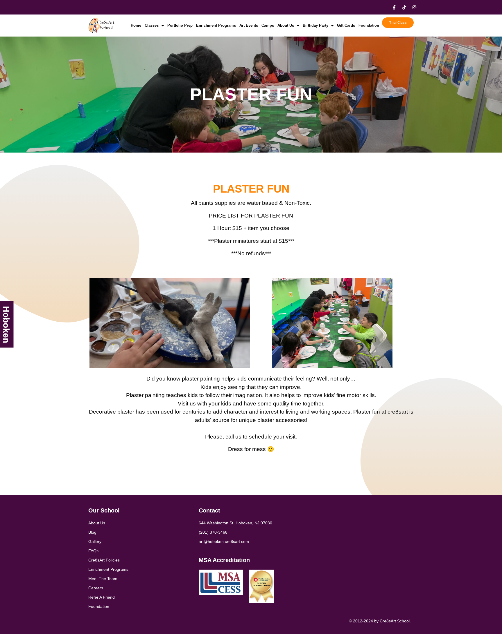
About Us (285, 25)
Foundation (368, 25)
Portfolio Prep (180, 25)
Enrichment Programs (216, 25)
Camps (267, 25)
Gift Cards (346, 25)
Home (136, 25)
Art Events (248, 25)
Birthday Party (315, 25)
